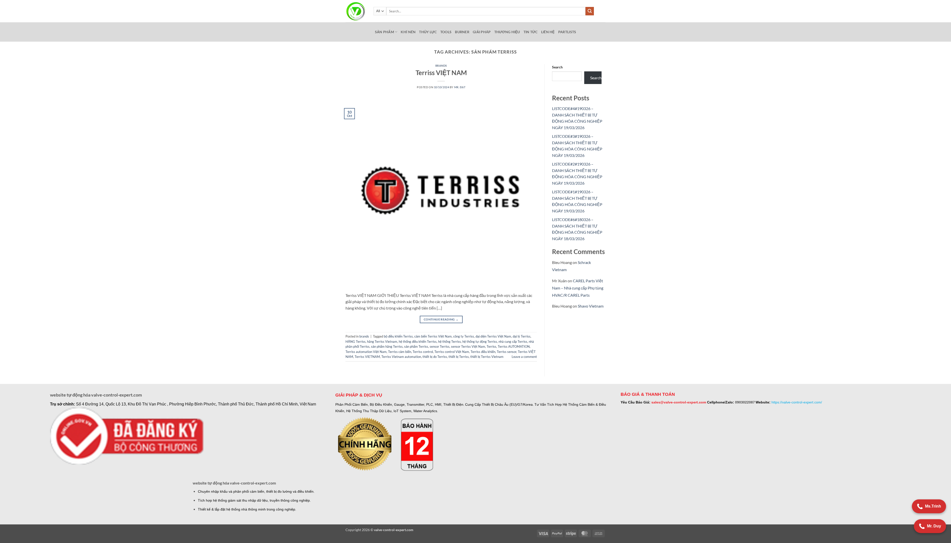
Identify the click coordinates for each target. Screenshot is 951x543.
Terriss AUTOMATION (514, 346)
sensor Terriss (439, 346)
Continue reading (441, 319)
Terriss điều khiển (483, 352)
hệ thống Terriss (449, 341)
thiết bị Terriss (459, 357)
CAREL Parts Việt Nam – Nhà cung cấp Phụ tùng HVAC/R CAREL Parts (577, 287)
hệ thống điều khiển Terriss (418, 341)
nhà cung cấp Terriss (513, 341)
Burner (462, 32)
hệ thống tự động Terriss (479, 341)
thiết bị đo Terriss (435, 357)
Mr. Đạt (460, 87)
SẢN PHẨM (384, 32)
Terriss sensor (506, 352)
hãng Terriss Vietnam (382, 341)
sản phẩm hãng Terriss (387, 346)
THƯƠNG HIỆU (507, 32)
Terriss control (423, 352)
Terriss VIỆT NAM (441, 72)
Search (557, 67)
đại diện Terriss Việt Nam (493, 336)
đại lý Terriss (521, 336)
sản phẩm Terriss (416, 346)
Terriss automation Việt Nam (366, 352)
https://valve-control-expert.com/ (796, 402)
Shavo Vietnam (591, 306)
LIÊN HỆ (548, 32)
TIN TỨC (531, 32)
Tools (445, 32)
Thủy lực (428, 32)
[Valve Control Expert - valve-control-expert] (355, 11)
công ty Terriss (463, 336)
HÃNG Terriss (355, 341)
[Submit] (589, 11)
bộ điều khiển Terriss (398, 336)
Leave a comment (524, 357)
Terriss (491, 346)
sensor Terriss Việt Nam (468, 346)
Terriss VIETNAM (367, 357)
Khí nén (408, 32)
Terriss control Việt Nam (451, 352)
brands (441, 65)
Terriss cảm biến (399, 352)
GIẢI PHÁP (482, 32)
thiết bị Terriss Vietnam (486, 357)
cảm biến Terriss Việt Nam (433, 336)
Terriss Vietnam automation (401, 357)
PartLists (567, 32)
